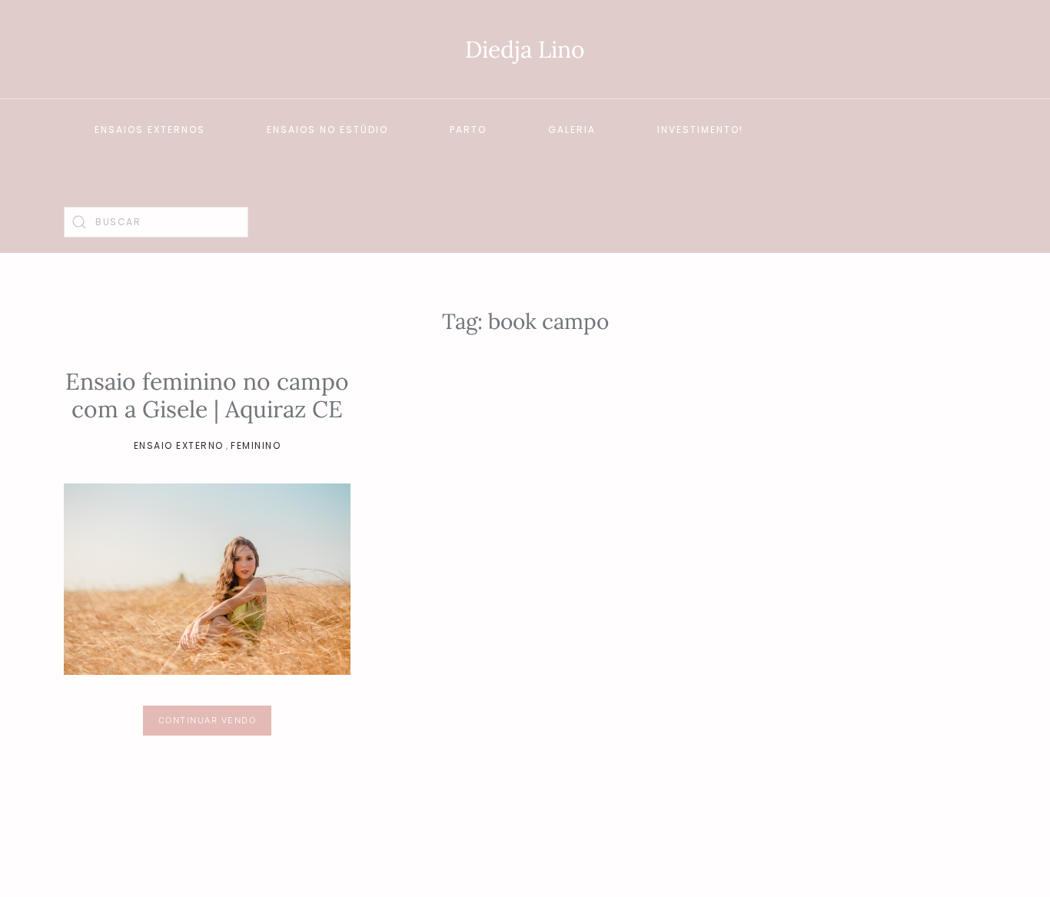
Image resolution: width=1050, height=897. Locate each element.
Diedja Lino (525, 49)
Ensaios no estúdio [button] (327, 129)
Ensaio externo (179, 445)
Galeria (572, 129)
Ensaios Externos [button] (150, 129)
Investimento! (700, 129)
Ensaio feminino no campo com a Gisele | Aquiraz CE (207, 395)
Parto (468, 129)
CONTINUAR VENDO (207, 720)
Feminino (256, 445)
